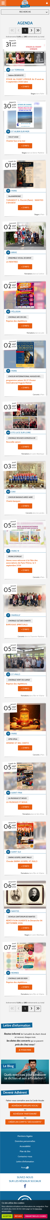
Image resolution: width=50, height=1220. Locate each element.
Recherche (25, 12)
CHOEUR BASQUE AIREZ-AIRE (20, 497)
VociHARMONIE (14, 196)
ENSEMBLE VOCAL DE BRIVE (19, 258)
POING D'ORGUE (15, 556)
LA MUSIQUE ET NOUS (17, 798)
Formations (34, 274)
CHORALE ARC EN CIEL (17, 317)
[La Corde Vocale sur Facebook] (25, 1186)
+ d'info (25, 86)
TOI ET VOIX (13, 137)
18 (38, 31)
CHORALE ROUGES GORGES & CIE (21, 438)
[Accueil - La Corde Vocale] (25, 4)
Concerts (38, 395)
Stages (37, 94)
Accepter (7, 1216)
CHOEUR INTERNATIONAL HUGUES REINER (25, 376)
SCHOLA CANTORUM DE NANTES (21, 917)
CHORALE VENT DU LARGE (19, 680)
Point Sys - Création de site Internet (25, 1167)
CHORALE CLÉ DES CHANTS (19, 621)
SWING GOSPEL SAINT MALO (20, 857)
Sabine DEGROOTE (16, 75)
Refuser (18, 1216)
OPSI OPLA (12, 739)
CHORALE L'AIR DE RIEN (17, 978)
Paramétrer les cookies (35, 1216)
